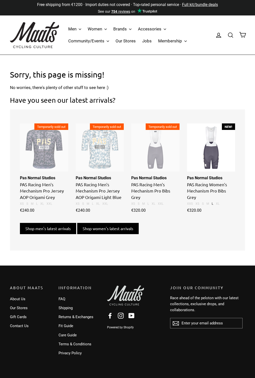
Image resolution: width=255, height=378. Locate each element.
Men (72, 28)
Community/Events (86, 40)
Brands (120, 28)
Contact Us (19, 326)
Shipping (66, 308)
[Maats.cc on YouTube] (131, 315)
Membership (170, 40)
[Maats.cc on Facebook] (110, 315)
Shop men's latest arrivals (48, 228)
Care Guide (68, 335)
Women (95, 28)
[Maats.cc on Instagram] (121, 315)
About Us (17, 299)
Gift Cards (18, 317)
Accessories (150, 28)
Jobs (147, 40)
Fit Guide (66, 326)
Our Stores (126, 40)
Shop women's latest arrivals (108, 228)
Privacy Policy (70, 353)
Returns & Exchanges (76, 317)
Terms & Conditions (75, 344)
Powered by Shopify (120, 327)
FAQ (62, 299)
